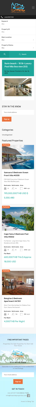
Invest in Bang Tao (27, 401)
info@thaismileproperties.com (16, 395)
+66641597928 (9, 17)
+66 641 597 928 (13, 393)
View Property (18, 290)
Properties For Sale (9, 344)
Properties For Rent (24, 344)
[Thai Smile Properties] (18, 12)
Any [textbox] (3, 40)
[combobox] (18, 40)
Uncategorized (7, 135)
